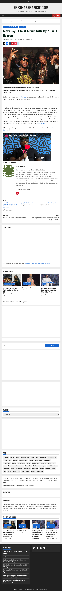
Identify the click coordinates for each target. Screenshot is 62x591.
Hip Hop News (14, 26)
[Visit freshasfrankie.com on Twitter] (44, 548)
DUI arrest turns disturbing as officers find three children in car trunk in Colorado (15, 576)
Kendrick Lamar (20, 466)
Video (23, 471)
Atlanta (5, 460)
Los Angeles (43, 466)
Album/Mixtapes (25, 457)
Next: (45, 217)
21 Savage (6, 457)
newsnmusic (19, 468)
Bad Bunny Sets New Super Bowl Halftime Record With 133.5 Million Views (48, 290)
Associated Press (52, 457)
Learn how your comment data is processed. (38, 263)
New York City (27, 468)
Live (58, 15)
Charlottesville (38, 460)
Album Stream (34, 457)
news (20, 26)
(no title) (5, 557)
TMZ (5, 471)
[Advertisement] (31, 366)
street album (41, 123)
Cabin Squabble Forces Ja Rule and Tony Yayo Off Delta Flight (52, 533)
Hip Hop (28, 463)
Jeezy (12, 87)
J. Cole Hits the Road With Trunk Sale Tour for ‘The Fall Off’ (11, 290)
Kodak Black (28, 466)
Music (55, 466)
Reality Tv (47, 468)
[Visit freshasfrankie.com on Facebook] (47, 548)
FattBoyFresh (7, 294)
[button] (3, 15)
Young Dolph (40, 471)
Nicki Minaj (35, 468)
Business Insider (23, 460)
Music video (7, 468)
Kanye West (11, 466)
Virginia (33, 471)
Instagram (43, 463)
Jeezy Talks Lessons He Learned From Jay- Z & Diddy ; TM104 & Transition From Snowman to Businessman (11, 205)
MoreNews (36, 589)
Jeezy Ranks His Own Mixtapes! (29, 203)
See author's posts (24, 189)
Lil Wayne (35, 466)
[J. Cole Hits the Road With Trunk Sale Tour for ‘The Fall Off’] (12, 280)
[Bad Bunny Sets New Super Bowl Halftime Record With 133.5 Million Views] (50, 280)
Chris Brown (47, 460)
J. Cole (49, 463)
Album (17, 457)
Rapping (42, 468)
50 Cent (12, 457)
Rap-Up (23, 97)
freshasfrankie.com (31, 7)
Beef (10, 460)
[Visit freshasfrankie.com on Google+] (34, 548)
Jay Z (29, 87)
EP (33, 123)
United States (16, 471)
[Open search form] (50, 15)
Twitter (9, 471)
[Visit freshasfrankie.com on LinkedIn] (38, 548)
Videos (24, 26)
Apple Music (43, 457)
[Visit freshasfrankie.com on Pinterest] (41, 548)
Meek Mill (49, 466)
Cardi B (31, 460)
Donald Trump (7, 463)
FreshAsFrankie (8, 39)
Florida (14, 463)
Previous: (14, 216)
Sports (44, 284)
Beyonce (15, 460)
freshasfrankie (6, 26)
